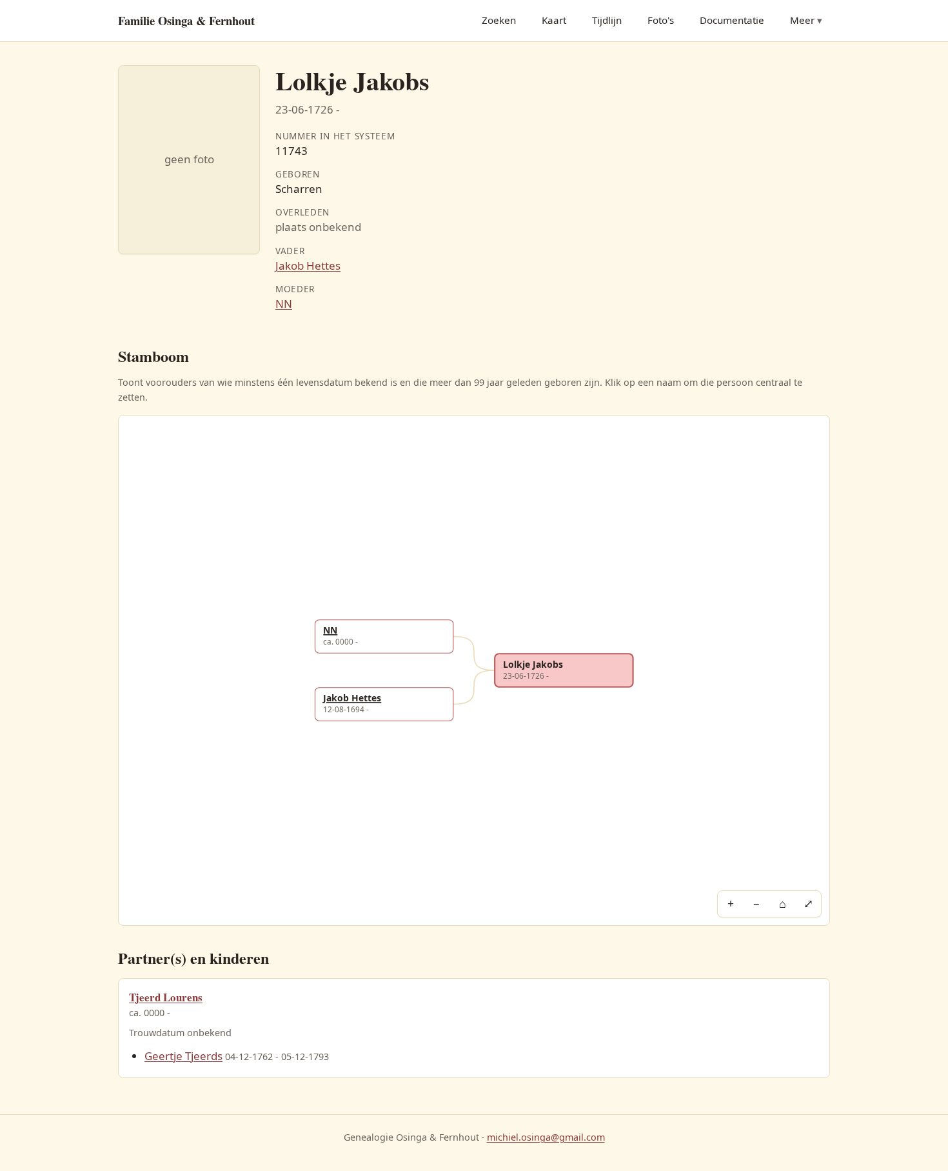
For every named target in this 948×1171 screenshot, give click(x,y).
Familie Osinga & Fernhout (186, 20)
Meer (802, 20)
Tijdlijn (607, 20)
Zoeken (499, 20)
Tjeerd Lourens (165, 997)
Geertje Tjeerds (183, 1055)
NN (283, 303)
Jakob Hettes (308, 265)
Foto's (660, 20)
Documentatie (732, 20)
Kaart (554, 20)
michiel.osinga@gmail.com (546, 1137)
